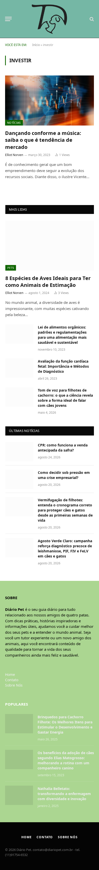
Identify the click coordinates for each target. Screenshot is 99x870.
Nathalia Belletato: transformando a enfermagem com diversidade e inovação (64, 793)
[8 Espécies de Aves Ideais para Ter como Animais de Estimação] (49, 245)
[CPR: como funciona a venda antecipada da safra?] (19, 451)
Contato (11, 679)
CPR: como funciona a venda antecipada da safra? (63, 448)
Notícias (14, 123)
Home (10, 674)
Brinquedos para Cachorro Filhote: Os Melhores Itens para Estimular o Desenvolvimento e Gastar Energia (65, 724)
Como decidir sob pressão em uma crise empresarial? (64, 475)
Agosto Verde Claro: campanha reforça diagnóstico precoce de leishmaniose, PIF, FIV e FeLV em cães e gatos (65, 548)
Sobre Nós (14, 685)
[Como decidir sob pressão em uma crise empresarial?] (19, 479)
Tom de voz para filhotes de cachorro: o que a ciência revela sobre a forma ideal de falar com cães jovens (65, 398)
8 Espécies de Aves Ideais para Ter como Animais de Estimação (48, 281)
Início (36, 45)
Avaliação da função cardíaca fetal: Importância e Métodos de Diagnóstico (63, 366)
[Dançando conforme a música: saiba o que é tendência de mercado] (49, 100)
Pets (10, 268)
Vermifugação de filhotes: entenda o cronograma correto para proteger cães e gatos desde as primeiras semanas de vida (65, 510)
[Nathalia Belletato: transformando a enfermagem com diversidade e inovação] (19, 795)
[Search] (91, 19)
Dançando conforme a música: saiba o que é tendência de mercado (43, 140)
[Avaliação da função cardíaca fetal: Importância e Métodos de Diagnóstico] (19, 368)
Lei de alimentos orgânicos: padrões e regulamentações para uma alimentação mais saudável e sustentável (62, 335)
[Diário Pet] (49, 19)
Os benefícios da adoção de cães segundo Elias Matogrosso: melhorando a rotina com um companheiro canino (66, 760)
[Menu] (8, 19)
